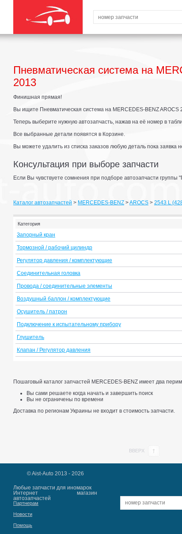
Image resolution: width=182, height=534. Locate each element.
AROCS (138, 202)
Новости (22, 514)
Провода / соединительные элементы (64, 286)
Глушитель (30, 337)
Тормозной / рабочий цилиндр (54, 247)
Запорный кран (36, 235)
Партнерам (25, 503)
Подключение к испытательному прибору (69, 324)
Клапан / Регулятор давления (54, 350)
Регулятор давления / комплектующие (64, 260)
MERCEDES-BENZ (101, 202)
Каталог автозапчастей (42, 202)
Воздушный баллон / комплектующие (63, 299)
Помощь (22, 525)
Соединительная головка (48, 273)
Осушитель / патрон (42, 311)
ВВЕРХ (137, 450)
